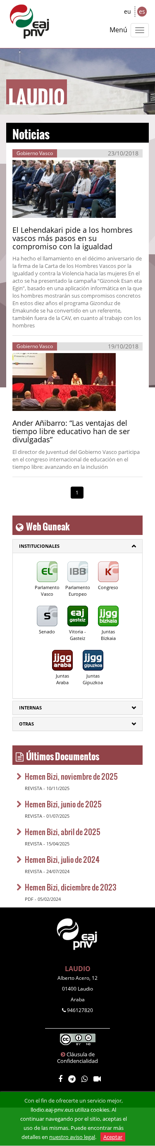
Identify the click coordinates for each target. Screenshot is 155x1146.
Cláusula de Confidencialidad (77, 1057)
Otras (26, 724)
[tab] (77, 546)
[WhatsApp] (84, 1079)
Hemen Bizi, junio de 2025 (63, 803)
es (142, 11)
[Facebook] (60, 1079)
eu (127, 11)
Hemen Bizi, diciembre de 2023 (71, 887)
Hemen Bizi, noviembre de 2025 (71, 776)
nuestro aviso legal (72, 1137)
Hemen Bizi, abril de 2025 (62, 831)
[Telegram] (72, 1079)
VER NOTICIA (41, 209)
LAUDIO (78, 968)
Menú (118, 29)
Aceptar (112, 1137)
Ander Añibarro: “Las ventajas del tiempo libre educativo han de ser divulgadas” (71, 431)
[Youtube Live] (97, 1079)
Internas (30, 707)
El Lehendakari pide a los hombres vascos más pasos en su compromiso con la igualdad (72, 238)
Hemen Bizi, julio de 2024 (62, 859)
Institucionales (39, 546)
